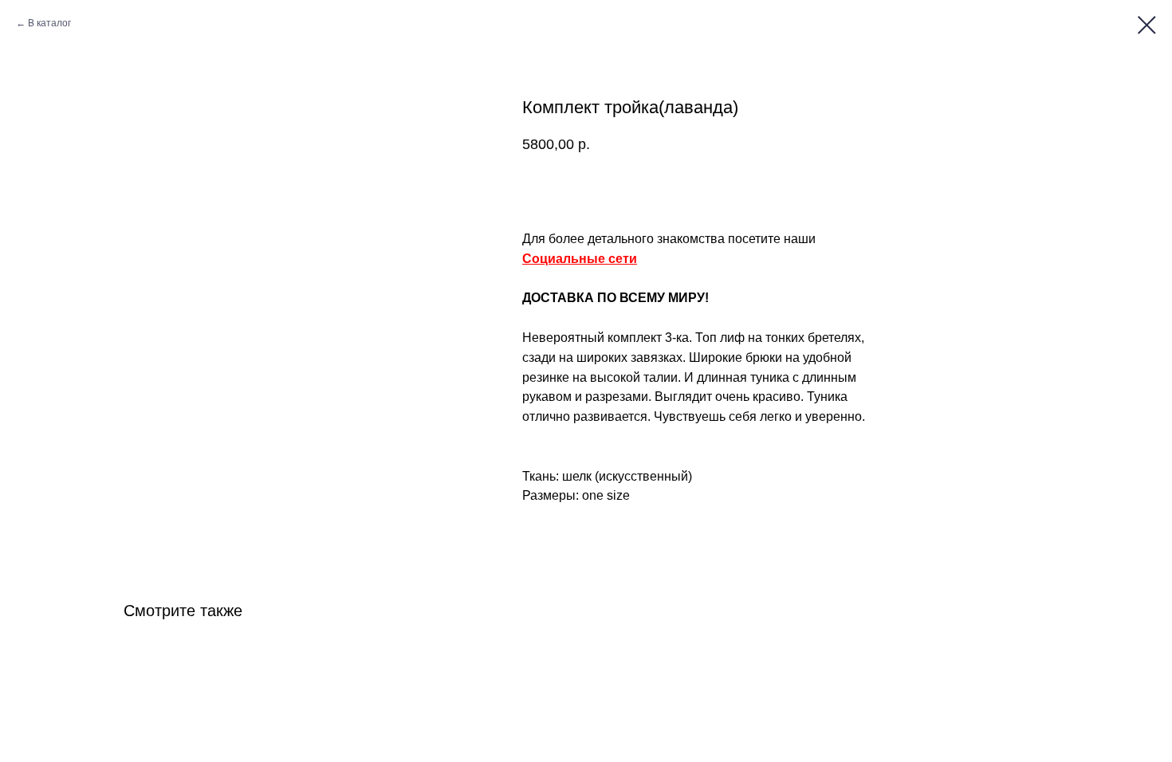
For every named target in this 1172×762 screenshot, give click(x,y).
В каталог (49, 23)
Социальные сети (579, 258)
